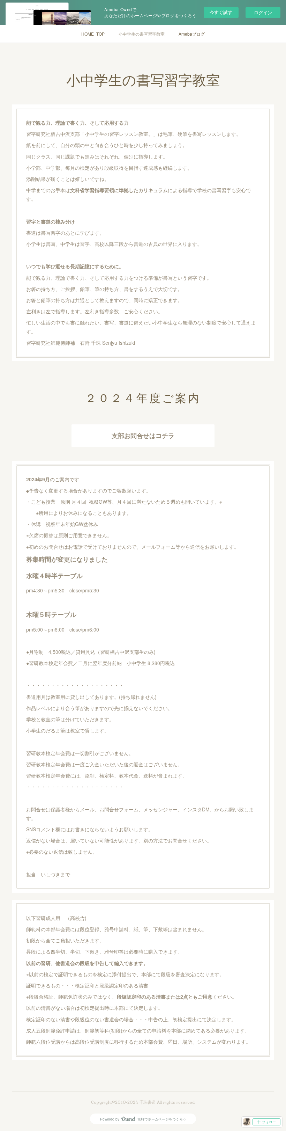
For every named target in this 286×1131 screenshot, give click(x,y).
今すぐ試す (221, 12)
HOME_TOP (93, 34)
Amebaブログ (192, 34)
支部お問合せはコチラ (143, 436)
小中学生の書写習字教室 (142, 34)
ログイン (263, 12)
